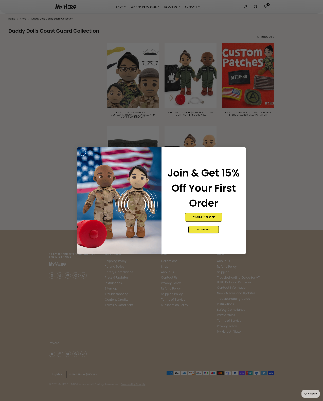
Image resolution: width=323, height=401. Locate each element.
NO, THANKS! (203, 229)
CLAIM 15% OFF (203, 217)
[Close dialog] (82, 152)
